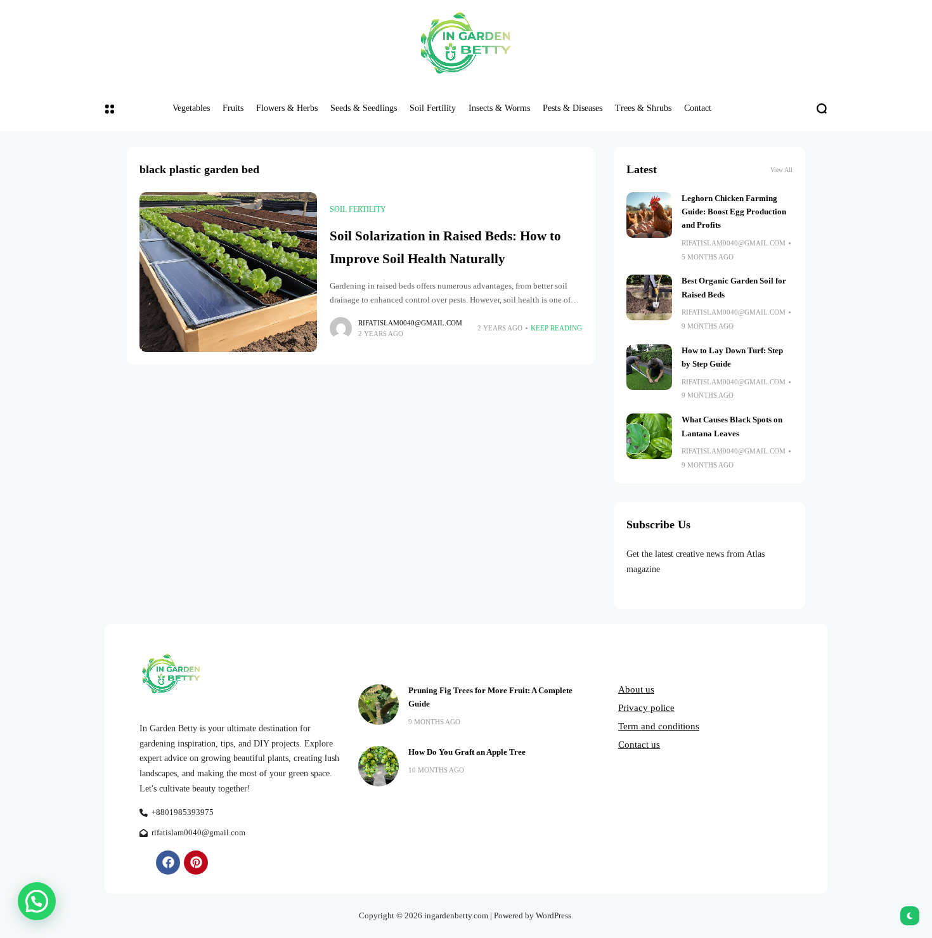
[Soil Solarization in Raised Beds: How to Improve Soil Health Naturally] (228, 272)
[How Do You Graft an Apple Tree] (378, 766)
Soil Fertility (358, 209)
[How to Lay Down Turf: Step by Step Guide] (649, 367)
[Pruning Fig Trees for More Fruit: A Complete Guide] (378, 704)
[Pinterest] (196, 862)
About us (636, 689)
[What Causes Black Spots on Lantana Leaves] (649, 436)
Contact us (639, 744)
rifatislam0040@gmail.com (410, 323)
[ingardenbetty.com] (466, 42)
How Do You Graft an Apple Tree (467, 752)
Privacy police (646, 708)
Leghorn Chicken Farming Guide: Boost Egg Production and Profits (734, 212)
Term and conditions (658, 726)
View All (781, 169)
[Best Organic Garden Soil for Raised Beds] (649, 297)
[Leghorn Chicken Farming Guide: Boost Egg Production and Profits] (649, 215)
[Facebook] (168, 862)
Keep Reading (556, 328)
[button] (37, 901)
